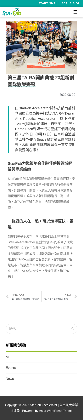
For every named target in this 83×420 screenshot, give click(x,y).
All (7, 357)
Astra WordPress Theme (56, 410)
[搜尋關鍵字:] (41, 328)
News (10, 379)
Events (11, 368)
